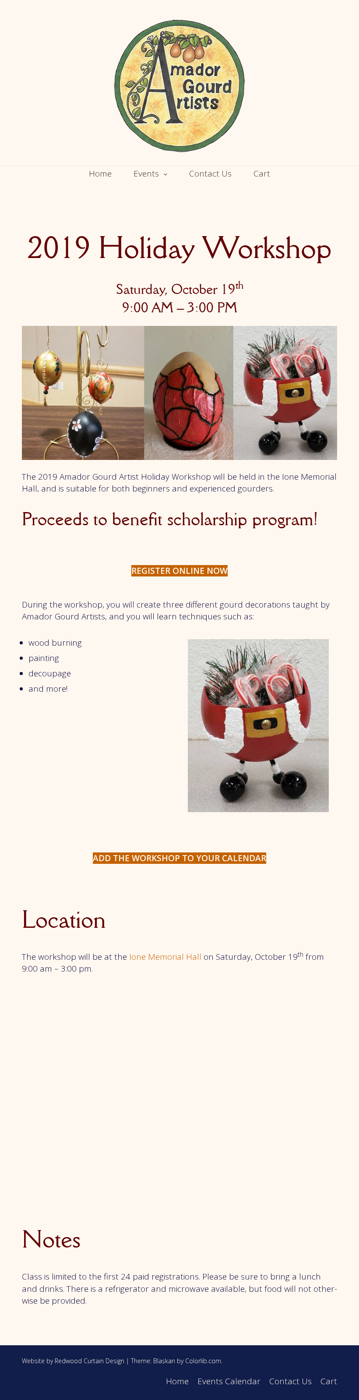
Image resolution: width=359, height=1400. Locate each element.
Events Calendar (228, 1381)
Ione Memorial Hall (165, 956)
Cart (261, 173)
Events (146, 173)
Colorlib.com (203, 1361)
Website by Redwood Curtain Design (73, 1361)
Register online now (179, 570)
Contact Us (210, 173)
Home (100, 173)
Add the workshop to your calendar (179, 858)
